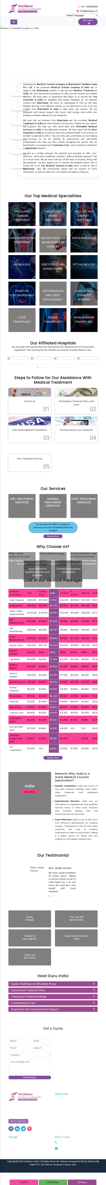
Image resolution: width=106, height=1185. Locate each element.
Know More (29, 792)
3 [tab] (45, 367)
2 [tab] (41, 367)
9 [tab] (68, 367)
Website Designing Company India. (60, 1164)
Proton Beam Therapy (18, 1150)
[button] (8, 49)
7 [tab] (60, 367)
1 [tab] (37, 367)
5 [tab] (53, 367)
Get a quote (88, 22)
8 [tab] (64, 367)
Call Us (24, 1182)
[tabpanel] (18, 360)
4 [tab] (49, 367)
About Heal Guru (18, 1121)
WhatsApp (54, 1182)
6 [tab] (57, 367)
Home (58, 1099)
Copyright (11, 1161)
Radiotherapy (14, 1142)
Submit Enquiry (29, 1077)
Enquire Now (53, 536)
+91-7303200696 (89, 6)
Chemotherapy (15, 1146)
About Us (59, 1115)
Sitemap (59, 1107)
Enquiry (83, 1182)
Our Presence (61, 1111)
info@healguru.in (89, 11)
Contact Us (60, 1103)
